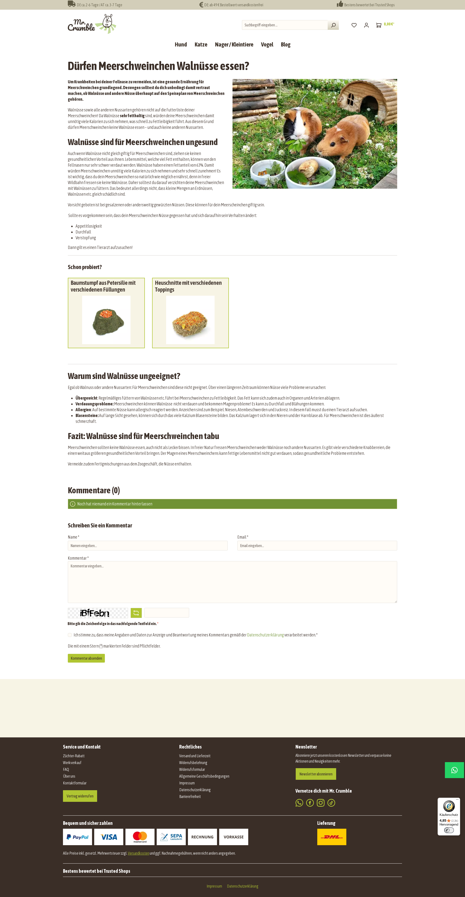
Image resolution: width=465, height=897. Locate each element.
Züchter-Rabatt (74, 756)
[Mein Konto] (366, 25)
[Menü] (457, 801)
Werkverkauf (72, 762)
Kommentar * (78, 558)
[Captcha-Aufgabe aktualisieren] (136, 613)
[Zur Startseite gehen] (92, 24)
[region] (232, 318)
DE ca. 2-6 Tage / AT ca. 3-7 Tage (99, 5)
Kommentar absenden (86, 658)
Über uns (69, 776)
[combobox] (285, 25)
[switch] (449, 830)
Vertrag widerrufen (80, 796)
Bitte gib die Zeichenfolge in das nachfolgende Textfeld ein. (113, 623)
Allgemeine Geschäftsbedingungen (204, 776)
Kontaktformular (74, 783)
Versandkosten (138, 853)
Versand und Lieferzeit (194, 756)
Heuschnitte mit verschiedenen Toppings (188, 286)
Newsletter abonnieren (316, 774)
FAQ (66, 769)
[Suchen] (333, 25)
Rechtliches (190, 747)
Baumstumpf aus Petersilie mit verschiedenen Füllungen (103, 286)
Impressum (187, 783)
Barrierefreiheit (190, 796)
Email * (242, 537)
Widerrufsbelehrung (193, 762)
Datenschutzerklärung (265, 634)
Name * (73, 537)
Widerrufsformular (192, 769)
